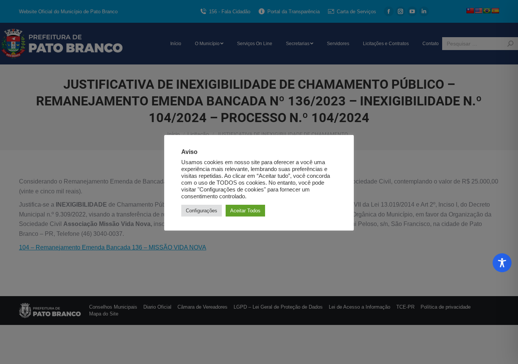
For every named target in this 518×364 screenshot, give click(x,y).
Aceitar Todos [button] (245, 210)
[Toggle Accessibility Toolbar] (502, 263)
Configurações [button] (201, 210)
